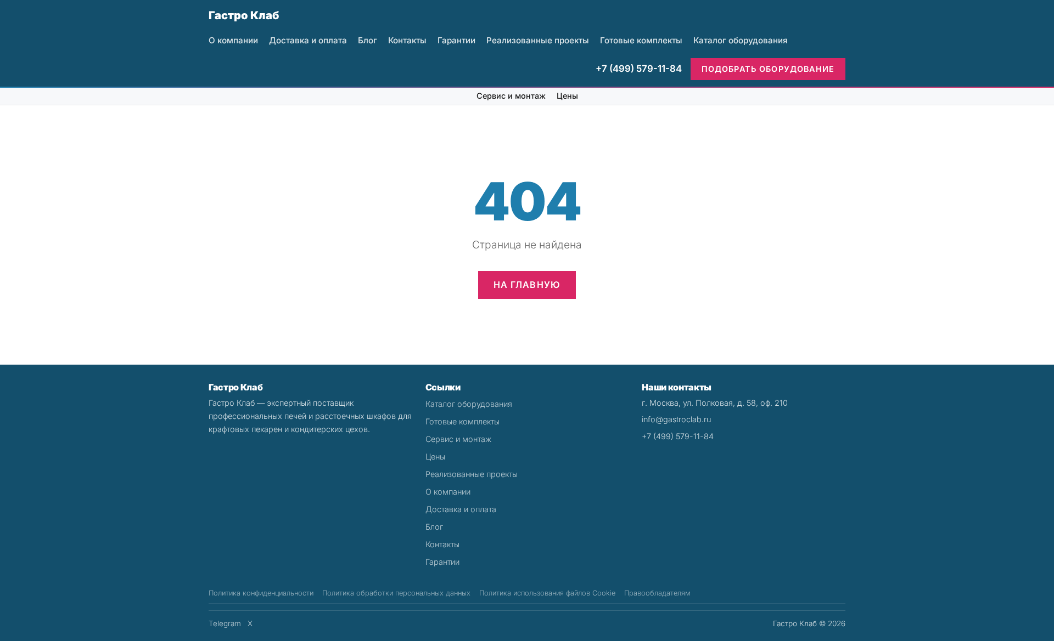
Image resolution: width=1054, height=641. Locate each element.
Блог (367, 40)
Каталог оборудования (740, 40)
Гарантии (456, 40)
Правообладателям (657, 593)
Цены (567, 95)
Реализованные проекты (537, 40)
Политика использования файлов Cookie (547, 593)
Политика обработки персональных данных (396, 593)
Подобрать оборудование (768, 68)
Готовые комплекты (641, 40)
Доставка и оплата (308, 40)
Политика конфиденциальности (261, 593)
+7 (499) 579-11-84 (639, 68)
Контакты (407, 40)
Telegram (225, 623)
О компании (233, 40)
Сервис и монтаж (511, 95)
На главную (527, 284)
